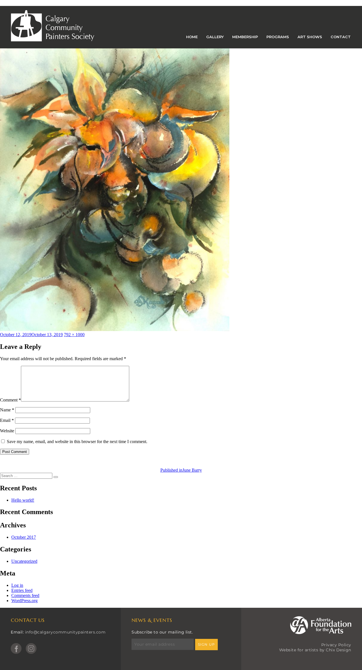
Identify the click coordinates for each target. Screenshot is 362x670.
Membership (245, 37)
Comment (10, 400)
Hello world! (22, 500)
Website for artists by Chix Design (315, 649)
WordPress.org (24, 600)
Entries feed (22, 590)
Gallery (215, 37)
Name (7, 409)
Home (192, 37)
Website (7, 430)
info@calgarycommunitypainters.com (65, 632)
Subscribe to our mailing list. (162, 632)
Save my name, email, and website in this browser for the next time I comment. (77, 441)
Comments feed (25, 595)
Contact (341, 37)
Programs (277, 37)
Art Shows (310, 37)
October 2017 (23, 537)
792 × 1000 (74, 334)
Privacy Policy (336, 644)
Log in (17, 585)
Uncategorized (24, 561)
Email (7, 420)
